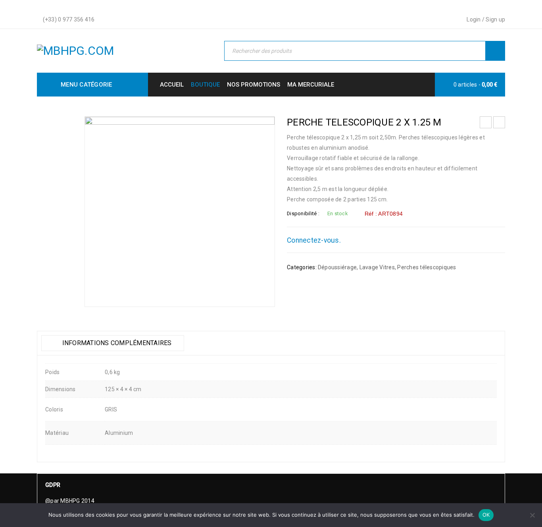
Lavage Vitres (377, 267)
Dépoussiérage (337, 267)
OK (486, 515)
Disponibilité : (303, 213)
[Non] (532, 515)
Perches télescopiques (426, 267)
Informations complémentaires (115, 343)
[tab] (112, 343)
